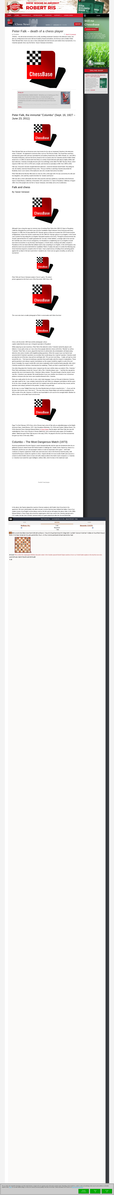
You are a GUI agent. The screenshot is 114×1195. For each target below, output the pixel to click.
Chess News (22, 24)
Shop (9, 15)
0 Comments (73, 34)
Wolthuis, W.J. (25, 525)
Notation (57, 522)
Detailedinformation (83, 1191)
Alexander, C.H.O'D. (86, 525)
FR (66, 24)
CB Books (48, 15)
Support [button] (57, 15)
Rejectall (95, 1191)
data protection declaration (77, 1187)
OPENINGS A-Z (26, 15)
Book (24, 522)
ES (64, 24)
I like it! (67, 34)
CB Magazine (37, 15)
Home (17, 15)
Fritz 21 (20, 92)
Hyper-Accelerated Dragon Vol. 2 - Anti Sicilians (95, 75)
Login (98, 15)
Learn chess (68, 15)
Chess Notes (45, 429)
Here (10, 1187)
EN (62, 24)
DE (60, 24)
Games (89, 522)
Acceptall (106, 1191)
